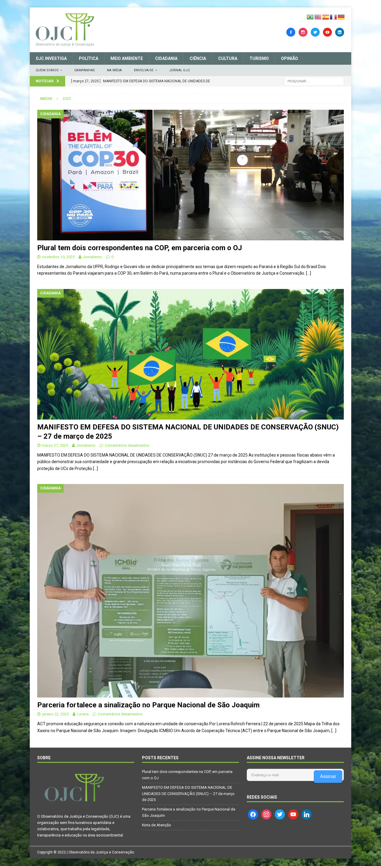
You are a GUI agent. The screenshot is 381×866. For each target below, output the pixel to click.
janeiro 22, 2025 (55, 714)
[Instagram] (303, 32)
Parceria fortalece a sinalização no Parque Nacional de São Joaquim (148, 705)
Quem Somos (47, 70)
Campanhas (84, 70)
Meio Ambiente (126, 58)
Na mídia (114, 70)
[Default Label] (327, 32)
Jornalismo (92, 257)
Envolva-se (144, 70)
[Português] (310, 16)
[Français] (334, 16)
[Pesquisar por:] (314, 80)
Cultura (227, 58)
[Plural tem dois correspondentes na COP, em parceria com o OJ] (190, 175)
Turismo (259, 58)
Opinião (289, 58)
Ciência (198, 58)
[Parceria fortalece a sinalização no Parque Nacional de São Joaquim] (190, 591)
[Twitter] (315, 32)
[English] (318, 16)
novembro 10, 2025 (58, 257)
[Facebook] (290, 32)
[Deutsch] (341, 16)
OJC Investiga (51, 58)
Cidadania (166, 58)
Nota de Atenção (156, 825)
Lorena (83, 714)
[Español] (326, 16)
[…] (308, 273)
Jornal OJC (179, 70)
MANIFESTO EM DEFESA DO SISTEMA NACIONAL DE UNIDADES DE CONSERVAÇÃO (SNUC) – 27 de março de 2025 (188, 793)
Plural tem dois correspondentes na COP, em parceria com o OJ (139, 248)
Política (88, 58)
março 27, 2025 (55, 445)
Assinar (328, 776)
